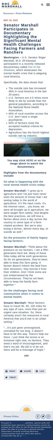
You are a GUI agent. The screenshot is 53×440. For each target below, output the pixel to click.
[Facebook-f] (38, 416)
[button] (42, 5)
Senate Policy (18, 423)
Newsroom (8, 13)
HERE (29, 160)
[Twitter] (43, 416)
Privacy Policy (11, 416)
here (25, 436)
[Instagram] (48, 416)
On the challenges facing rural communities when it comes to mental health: (23, 293)
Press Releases (24, 13)
